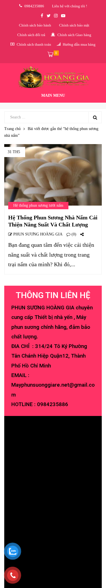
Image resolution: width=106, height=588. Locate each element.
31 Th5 (14, 152)
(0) (73, 234)
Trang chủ (12, 129)
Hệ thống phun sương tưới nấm (38, 205)
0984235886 (52, 404)
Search (94, 117)
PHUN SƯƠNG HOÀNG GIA (37, 234)
